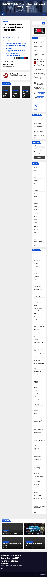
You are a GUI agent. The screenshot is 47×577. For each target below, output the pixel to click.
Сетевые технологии (38, 435)
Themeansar (3, 574)
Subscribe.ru (37, 245)
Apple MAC (36, 263)
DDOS (35, 270)
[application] (39, 31)
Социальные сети (37, 456)
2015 (35, 199)
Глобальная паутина (38, 377)
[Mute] (42, 32)
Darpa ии (35, 118)
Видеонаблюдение (38, 374)
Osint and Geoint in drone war (34, 544)
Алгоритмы (36, 345)
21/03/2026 (29, 533)
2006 (35, 226)
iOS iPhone (36, 283)
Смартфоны (36, 445)
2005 (35, 229)
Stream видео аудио (38, 329)
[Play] (35, 32)
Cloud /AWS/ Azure (38, 266)
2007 (35, 222)
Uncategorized (37, 339)
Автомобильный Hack (38, 342)
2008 (35, 219)
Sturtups (35, 332)
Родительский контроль (39, 429)
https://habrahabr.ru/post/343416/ (11, 37)
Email (35, 145)
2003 (35, 235)
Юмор (35, 502)
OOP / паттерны (37, 292)
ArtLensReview (41, 94)
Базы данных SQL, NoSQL (39, 353)
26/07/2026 (6, 533)
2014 (35, 203)
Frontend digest (38, 155)
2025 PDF (36, 109)
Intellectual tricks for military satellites (12, 544)
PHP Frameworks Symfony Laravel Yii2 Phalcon (38, 304)
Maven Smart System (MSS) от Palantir (34, 531)
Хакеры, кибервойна (38, 487)
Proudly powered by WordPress (7, 573)
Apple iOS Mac (37, 260)
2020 (35, 183)
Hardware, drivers (37, 279)
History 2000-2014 (42, 574)
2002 (35, 239)
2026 (35, 167)
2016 (35, 196)
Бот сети (35, 368)
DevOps (35, 273)
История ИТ (36, 390)
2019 (35, 186)
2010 (35, 213)
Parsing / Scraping (37, 296)
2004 (35, 232)
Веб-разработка (37, 371)
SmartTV (35, 319)
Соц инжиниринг (37, 452)
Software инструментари (39, 326)
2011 (35, 209)
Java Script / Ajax (37, 286)
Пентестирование (37, 416)
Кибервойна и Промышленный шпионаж (37, 395)
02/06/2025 (6, 547)
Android (35, 256)
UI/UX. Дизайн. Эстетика (39, 336)
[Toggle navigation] (22, 14)
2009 (35, 216)
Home (37, 574)
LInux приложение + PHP (39, 289)
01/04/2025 (29, 547)
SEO (34, 316)
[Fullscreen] (43, 32)
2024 (35, 173)
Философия (36, 484)
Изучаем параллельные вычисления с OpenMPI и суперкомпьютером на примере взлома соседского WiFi (16, 52)
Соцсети (35, 464)
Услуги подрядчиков (38, 476)
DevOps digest (38, 153)
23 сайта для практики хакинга (13, 55)
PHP (34, 299)
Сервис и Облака (37, 432)
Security (35, 313)
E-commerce (36, 276)
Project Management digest (38, 150)
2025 (35, 170)
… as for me (36, 253)
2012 (35, 206)
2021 (35, 180)
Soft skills (36, 323)
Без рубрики (6, 21)
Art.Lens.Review (41, 92)
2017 (35, 193)
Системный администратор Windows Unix (39, 440)
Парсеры (35, 413)
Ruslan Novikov (17, 74)
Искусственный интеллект (31, 528)
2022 (35, 177)
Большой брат (37, 360)
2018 (35, 190)
